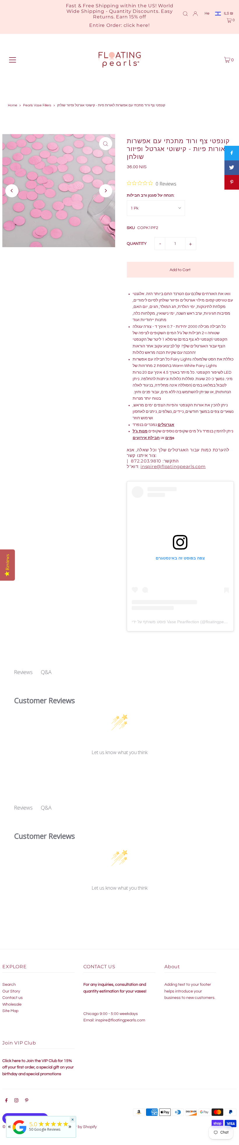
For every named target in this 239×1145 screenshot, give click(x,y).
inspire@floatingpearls (173, 466)
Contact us (12, 998)
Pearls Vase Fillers (37, 105)
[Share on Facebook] (231, 153)
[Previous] (11, 190)
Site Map (10, 1011)
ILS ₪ (228, 13)
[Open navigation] (12, 60)
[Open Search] (185, 13)
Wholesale (12, 1004)
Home (12, 105)
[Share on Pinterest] (231, 182)
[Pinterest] (26, 1101)
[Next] (105, 190)
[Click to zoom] (105, 143)
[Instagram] (16, 1101)
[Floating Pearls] (19, 1134)
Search (9, 985)
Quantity (137, 244)
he (207, 13)
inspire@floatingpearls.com (120, 1020)
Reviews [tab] (23, 671)
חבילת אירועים (146, 438)
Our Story (11, 991)
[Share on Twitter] (231, 167)
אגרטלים (166, 425)
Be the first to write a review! (119, 768)
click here (136, 25)
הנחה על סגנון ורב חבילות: (150, 195)
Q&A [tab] (46, 671)
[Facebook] (6, 1101)
